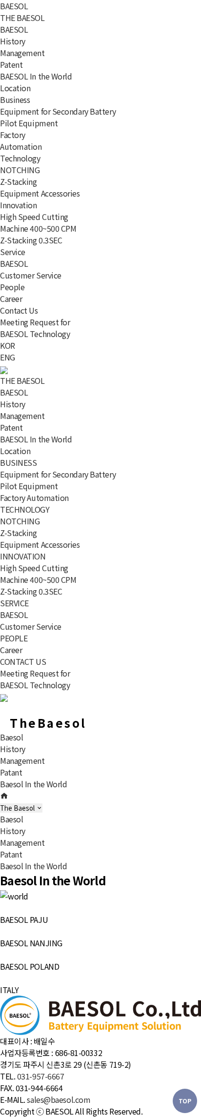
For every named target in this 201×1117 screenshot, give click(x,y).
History (12, 41)
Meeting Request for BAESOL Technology (35, 327)
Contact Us (19, 310)
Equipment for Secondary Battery (58, 111)
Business (15, 99)
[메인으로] (4, 795)
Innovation (18, 205)
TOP (185, 1101)
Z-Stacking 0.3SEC (31, 240)
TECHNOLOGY (25, 509)
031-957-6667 (40, 1076)
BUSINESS (18, 462)
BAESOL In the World (36, 76)
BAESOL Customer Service (30, 269)
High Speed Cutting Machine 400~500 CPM (38, 222)
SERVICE (14, 603)
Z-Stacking (18, 181)
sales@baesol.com (58, 1099)
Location (15, 88)
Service (12, 252)
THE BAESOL (22, 17)
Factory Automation (21, 140)
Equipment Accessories (40, 193)
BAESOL (14, 6)
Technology (20, 158)
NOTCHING (20, 170)
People (12, 287)
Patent (11, 64)
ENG (7, 357)
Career (11, 298)
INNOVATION (23, 556)
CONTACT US (23, 661)
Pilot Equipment (29, 123)
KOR (7, 345)
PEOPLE (13, 638)
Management (22, 53)
